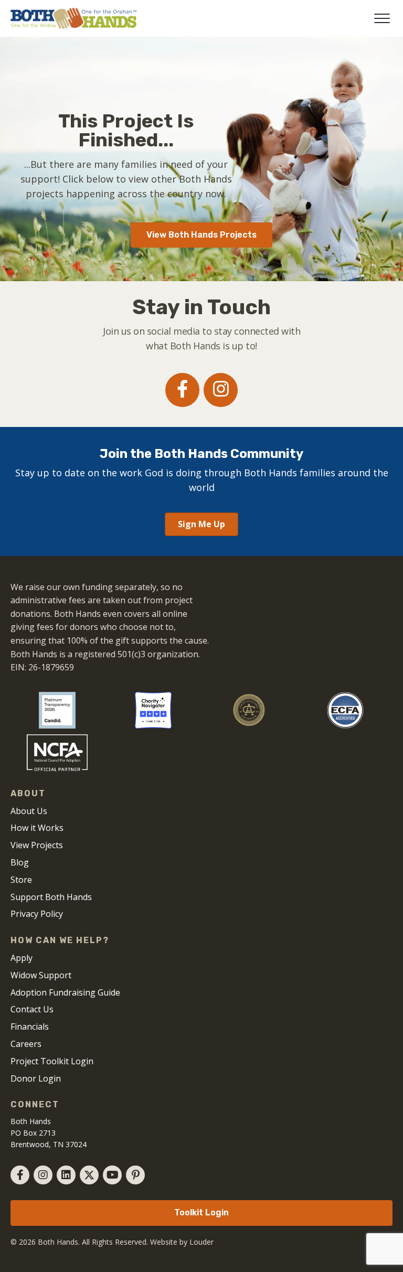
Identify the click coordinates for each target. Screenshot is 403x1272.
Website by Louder (182, 1242)
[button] (382, 18)
